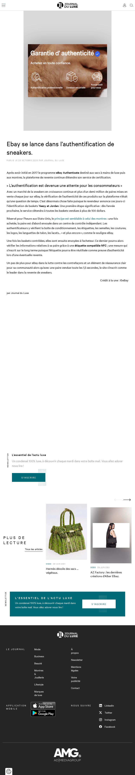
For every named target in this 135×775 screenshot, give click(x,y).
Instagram (110, 719)
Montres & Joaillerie (39, 674)
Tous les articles (34, 549)
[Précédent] (118, 500)
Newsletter (77, 659)
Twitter (108, 712)
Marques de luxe (39, 693)
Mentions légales (76, 668)
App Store (43, 705)
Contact (75, 688)
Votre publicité (75, 679)
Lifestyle (38, 684)
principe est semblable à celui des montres (80, 218)
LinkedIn (109, 705)
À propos (75, 650)
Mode (37, 649)
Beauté (38, 663)
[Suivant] (127, 500)
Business (39, 656)
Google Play (43, 713)
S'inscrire (28, 477)
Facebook (110, 726)
